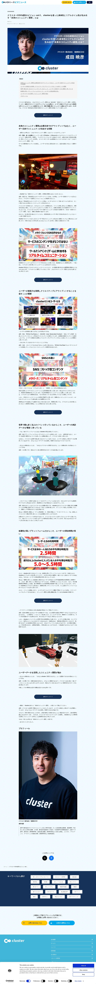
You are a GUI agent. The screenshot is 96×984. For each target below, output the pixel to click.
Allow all (83, 965)
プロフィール (24, 96)
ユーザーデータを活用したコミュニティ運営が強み (34, 93)
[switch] (43, 981)
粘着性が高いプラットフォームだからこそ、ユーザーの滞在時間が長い (40, 91)
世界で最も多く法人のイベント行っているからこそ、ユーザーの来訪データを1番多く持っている (47, 89)
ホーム (5, 866)
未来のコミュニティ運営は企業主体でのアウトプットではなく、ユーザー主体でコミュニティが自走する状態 (48, 83)
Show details (78, 981)
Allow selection (84, 970)
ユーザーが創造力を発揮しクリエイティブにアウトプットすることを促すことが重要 (43, 86)
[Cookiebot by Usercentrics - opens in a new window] (9, 981)
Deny (83, 974)
